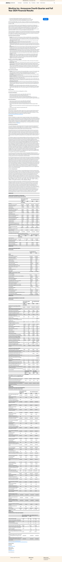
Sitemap (11, 557)
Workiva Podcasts (42, 2)
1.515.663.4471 (46, 559)
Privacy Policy (17, 557)
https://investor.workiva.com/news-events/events (15, 114)
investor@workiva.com (11, 546)
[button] (20, 2)
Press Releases (33, 2)
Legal (14, 557)
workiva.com (18, 122)
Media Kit (38, 2)
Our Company (19, 2)
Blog (29, 2)
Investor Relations (25, 2)
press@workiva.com (11, 550)
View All (45, 19)
